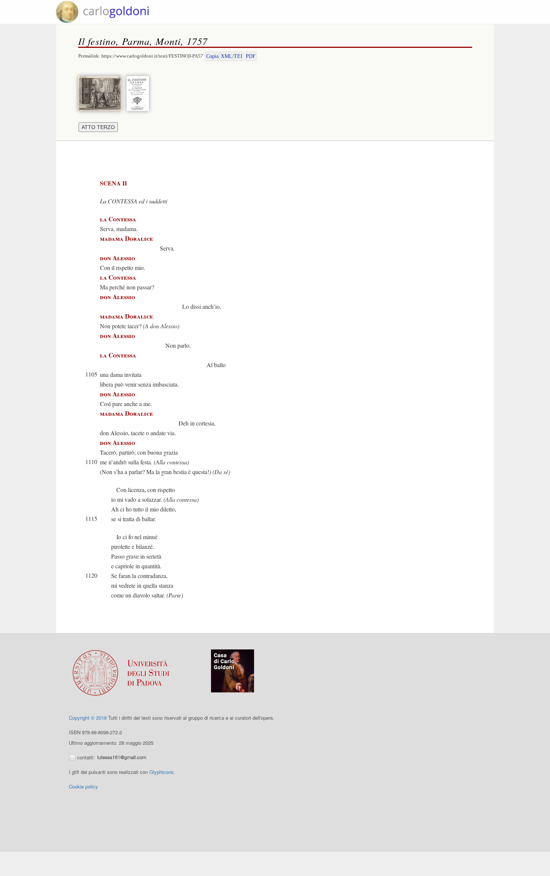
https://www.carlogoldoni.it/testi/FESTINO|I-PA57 (152, 56)
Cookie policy (83, 786)
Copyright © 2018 (88, 717)
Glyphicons (161, 771)
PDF (251, 56)
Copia (212, 56)
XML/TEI (231, 56)
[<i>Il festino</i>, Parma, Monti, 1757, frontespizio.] (139, 92)
